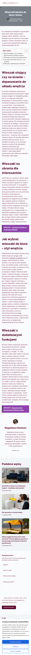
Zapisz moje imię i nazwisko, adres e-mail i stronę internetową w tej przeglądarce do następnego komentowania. (14, 600)
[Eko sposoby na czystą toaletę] (15, 502)
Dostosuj (15, 646)
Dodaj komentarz (8, 582)
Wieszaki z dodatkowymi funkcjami (14, 63)
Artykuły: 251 (15, 450)
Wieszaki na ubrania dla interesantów (15, 57)
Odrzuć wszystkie (15, 651)
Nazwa (5, 565)
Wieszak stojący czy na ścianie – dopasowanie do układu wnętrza (13, 54)
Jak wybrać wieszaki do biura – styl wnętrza (14, 60)
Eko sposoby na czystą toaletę (12, 512)
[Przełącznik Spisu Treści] (25, 50)
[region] (15, 637)
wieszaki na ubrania (15, 258)
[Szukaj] (28, 3)
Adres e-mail (7, 570)
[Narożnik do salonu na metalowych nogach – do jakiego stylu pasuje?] (15, 475)
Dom (21, 21)
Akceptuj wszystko (15, 642)
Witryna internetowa (9, 576)
